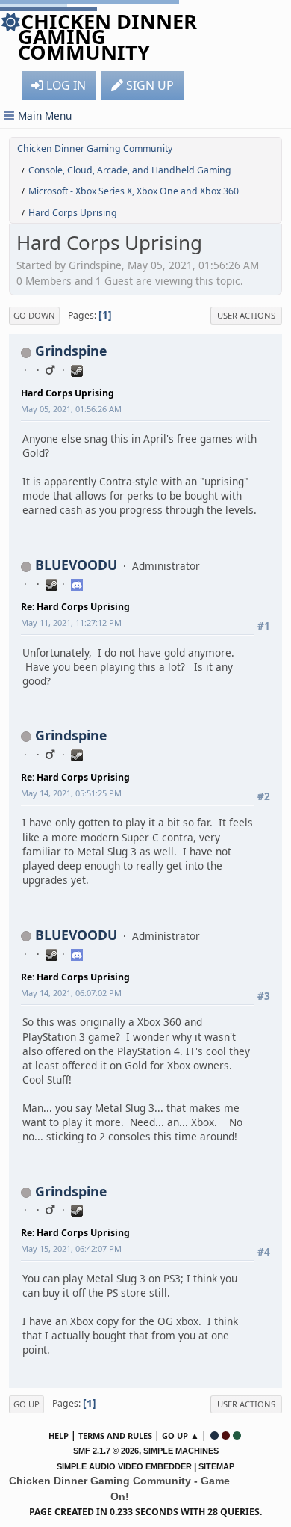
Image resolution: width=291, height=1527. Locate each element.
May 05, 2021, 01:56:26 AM (71, 408)
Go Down (34, 315)
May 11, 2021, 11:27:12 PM (71, 622)
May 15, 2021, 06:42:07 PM (71, 1248)
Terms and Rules (115, 1435)
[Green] (236, 1435)
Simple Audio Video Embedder (124, 1466)
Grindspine (71, 351)
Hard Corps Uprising (67, 393)
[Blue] (214, 1435)
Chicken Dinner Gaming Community (107, 36)
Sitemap (216, 1466)
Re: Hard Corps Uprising (75, 606)
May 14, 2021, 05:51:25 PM (71, 793)
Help (58, 1435)
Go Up (26, 1404)
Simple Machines (181, 1450)
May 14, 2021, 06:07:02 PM (71, 992)
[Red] (225, 1435)
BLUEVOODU (76, 565)
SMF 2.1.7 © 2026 (106, 1450)
